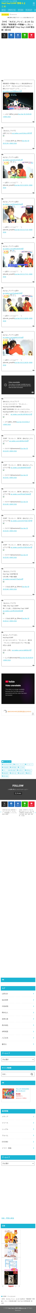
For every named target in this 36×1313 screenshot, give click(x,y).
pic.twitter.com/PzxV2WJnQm (21, 547)
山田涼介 (21, 770)
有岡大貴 (13, 773)
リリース (5, 1123)
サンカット (29, 764)
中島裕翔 (5, 767)
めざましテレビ (19, 764)
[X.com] (18, 793)
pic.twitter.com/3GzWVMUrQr (20, 414)
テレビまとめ (5, 14)
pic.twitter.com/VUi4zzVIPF (21, 133)
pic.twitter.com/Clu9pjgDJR (12, 293)
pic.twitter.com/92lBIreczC (11, 91)
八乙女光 (21, 767)
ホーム (3, 10)
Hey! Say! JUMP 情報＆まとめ (14, 5)
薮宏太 (29, 773)
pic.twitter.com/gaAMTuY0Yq (12, 337)
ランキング (29, 10)
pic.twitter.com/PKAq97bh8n (20, 494)
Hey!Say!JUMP (7, 764)
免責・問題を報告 (7, 1218)
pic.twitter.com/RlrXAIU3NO (12, 611)
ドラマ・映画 (6, 1148)
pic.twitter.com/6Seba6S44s (12, 204)
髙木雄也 (5, 776)
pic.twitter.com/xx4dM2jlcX (21, 650)
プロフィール (11, 10)
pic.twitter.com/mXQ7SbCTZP (21, 521)
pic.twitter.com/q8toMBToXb (20, 467)
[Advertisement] (18, 58)
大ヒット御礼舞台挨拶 (9, 770)
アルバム (5, 1135)
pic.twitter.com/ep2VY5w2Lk (12, 579)
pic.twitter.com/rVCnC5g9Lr (12, 160)
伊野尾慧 (13, 767)
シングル (5, 1129)
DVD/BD (5, 1142)
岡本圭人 (28, 770)
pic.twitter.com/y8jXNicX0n (18, 441)
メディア (5, 1116)
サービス (20, 10)
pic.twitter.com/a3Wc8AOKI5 (12, 249)
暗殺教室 (5, 773)
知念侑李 (21, 773)
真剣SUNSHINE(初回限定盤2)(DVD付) (19, 711)
